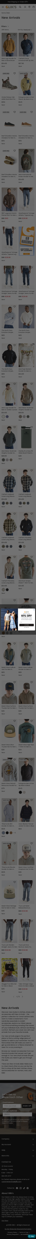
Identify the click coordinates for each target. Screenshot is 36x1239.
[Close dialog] (34, 609)
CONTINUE (26, 625)
